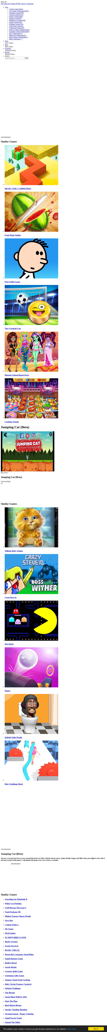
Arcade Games (16, 15)
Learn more (71, 1029)
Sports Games (15, 22)
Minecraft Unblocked (17, 35)
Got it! (96, 1028)
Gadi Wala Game (16, 26)
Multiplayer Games (17, 20)
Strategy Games (15, 18)
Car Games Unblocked (19, 11)
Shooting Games (16, 13)
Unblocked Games (16, 28)
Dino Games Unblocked (18, 37)
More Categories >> (15, 39)
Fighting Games (16, 24)
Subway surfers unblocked (19, 30)
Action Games (16, 9)
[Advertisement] (39, 67)
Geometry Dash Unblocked (19, 32)
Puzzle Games (16, 17)
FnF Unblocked (15, 33)
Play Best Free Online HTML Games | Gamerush (17, 4)
